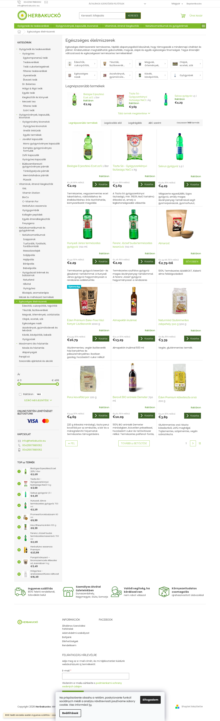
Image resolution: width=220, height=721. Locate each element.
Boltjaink (66, 637)
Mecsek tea (28, 101)
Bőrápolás (28, 263)
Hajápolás (28, 259)
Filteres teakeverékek (35, 71)
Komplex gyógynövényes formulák (37, 149)
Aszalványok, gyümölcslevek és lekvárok (40, 329)
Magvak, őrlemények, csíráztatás (41, 314)
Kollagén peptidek (32, 214)
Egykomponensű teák (35, 57)
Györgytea (28, 53)
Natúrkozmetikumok (33, 235)
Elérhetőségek (70, 641)
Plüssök (27, 179)
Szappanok (29, 239)
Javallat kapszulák (32, 139)
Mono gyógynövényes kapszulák (41, 143)
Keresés (133, 15)
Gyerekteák (29, 75)
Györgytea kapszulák (34, 159)
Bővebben (192, 261)
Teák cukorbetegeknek (36, 66)
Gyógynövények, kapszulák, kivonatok (34, 116)
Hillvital (27, 284)
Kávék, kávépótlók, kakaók (36, 334)
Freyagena (28, 223)
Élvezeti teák (30, 79)
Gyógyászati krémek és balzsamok (35, 274)
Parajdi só (24, 356)
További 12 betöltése (134, 443)
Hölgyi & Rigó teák (32, 88)
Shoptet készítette (192, 706)
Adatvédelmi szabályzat (75, 633)
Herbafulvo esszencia (34, 206)
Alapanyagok (29, 352)
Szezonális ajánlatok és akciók (36, 361)
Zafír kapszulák (30, 155)
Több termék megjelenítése (132, 113)
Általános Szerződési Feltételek (106, 3)
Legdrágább (135, 123)
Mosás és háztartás (33, 347)
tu (90, 705)
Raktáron (32, 394)
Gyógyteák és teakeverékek (35, 49)
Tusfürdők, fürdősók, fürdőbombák (34, 245)
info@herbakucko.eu (34, 440)
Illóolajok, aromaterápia (35, 292)
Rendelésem (69, 645)
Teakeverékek (31, 62)
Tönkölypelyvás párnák (36, 171)
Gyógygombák (30, 210)
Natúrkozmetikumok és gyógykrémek (32, 229)
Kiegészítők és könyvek (35, 97)
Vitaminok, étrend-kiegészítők (36, 184)
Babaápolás (29, 268)
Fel (73, 443)
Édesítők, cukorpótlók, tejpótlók (39, 305)
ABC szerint (155, 123)
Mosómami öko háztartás (33, 343)
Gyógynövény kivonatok (36, 121)
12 (200, 443)
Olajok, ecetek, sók (32, 319)
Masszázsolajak (31, 250)
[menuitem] (33, 26)
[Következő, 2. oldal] (193, 443)
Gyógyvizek (28, 339)
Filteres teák (30, 106)
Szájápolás (29, 255)
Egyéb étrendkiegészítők (36, 219)
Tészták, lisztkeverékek (35, 310)
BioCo (25, 197)
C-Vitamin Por (30, 201)
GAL (24, 188)
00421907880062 (32, 445)
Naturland (28, 279)
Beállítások (70, 713)
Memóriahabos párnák (36, 175)
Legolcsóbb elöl (113, 123)
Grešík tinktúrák (32, 130)
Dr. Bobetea (28, 84)
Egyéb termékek (32, 135)
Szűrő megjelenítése (36, 400)
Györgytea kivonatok (35, 126)
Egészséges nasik (32, 323)
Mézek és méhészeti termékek (36, 297)
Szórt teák (29, 110)
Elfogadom (150, 700)
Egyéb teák (28, 93)
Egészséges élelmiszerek (33, 301)
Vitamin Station (31, 192)
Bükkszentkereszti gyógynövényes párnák (35, 165)
